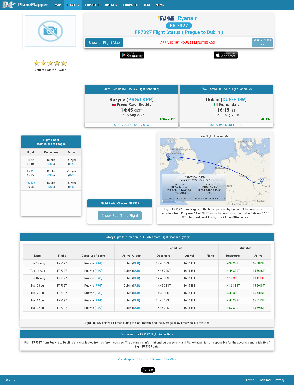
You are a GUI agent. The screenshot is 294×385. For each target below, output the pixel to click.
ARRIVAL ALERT (262, 40)
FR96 (30, 171)
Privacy (281, 380)
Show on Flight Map (104, 42)
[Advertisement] (179, 72)
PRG (72, 164)
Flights (143, 359)
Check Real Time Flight (119, 215)
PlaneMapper (126, 359)
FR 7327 (179, 25)
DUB (51, 164)
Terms (252, 380)
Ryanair (187, 18)
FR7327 (171, 359)
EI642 (30, 160)
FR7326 (30, 182)
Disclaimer (266, 380)
